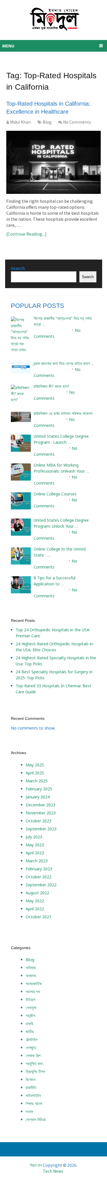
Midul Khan (20, 122)
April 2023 (35, 852)
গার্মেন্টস (30, 1015)
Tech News (53, 1171)
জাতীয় (30, 1031)
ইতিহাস (30, 999)
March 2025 (37, 781)
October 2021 (38, 916)
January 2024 (38, 797)
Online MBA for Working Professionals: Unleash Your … (61, 468)
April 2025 (35, 773)
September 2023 (41, 828)
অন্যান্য (31, 975)
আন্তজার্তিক (34, 983)
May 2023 (35, 844)
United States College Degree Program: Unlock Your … (61, 523)
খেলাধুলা (31, 1007)
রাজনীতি (31, 1087)
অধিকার (31, 967)
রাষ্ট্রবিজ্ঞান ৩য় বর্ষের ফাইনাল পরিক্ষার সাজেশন (63, 413)
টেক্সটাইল (31, 1039)
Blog (47, 122)
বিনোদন (30, 1079)
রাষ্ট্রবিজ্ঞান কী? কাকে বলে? (51, 386)
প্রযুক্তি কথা (34, 1063)
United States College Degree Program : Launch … (61, 439)
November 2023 (41, 813)
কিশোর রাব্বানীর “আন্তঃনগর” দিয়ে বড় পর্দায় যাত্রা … (63, 321)
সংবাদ (29, 1111)
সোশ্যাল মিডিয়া (36, 1119)
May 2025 (35, 765)
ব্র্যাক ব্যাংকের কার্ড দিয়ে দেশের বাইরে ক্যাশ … (64, 363)
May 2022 (35, 900)
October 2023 (38, 821)
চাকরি (29, 1023)
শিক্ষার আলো (34, 1103)
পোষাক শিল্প (33, 1055)
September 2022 (41, 884)
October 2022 (38, 876)
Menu (8, 46)
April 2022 (35, 908)
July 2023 (34, 836)
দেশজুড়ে (31, 1047)
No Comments (77, 122)
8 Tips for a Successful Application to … (54, 581)
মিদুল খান (36, 1165)
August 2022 (37, 892)
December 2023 (40, 805)
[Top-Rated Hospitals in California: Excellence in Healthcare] (53, 162)
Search (18, 268)
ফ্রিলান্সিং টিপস (35, 1071)
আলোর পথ (33, 991)
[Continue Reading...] (26, 234)
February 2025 (39, 789)
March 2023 (37, 860)
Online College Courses (55, 494)
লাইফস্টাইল (33, 1095)
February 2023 (39, 868)
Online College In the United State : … (60, 552)
